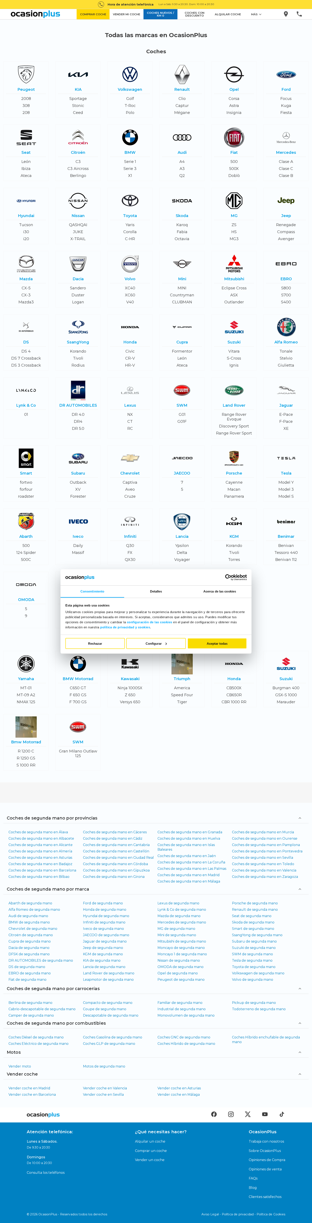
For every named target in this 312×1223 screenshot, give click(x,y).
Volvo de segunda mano (252, 980)
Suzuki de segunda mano (254, 948)
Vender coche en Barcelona (32, 1095)
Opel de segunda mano (177, 973)
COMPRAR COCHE (93, 14)
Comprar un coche (151, 1151)
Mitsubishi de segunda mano (181, 941)
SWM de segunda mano (252, 954)
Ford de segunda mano (103, 903)
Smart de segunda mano (253, 929)
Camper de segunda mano (31, 1015)
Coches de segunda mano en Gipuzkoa (116, 870)
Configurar (154, 643)
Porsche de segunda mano (255, 903)
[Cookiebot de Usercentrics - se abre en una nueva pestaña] (228, 577)
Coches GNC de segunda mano (183, 1037)
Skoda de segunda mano (253, 922)
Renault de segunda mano (255, 910)
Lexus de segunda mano (178, 903)
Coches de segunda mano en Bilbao (38, 877)
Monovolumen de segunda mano (186, 1015)
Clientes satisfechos (265, 1197)
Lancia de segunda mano (104, 967)
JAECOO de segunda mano (106, 935)
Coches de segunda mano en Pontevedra (267, 851)
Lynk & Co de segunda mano (181, 910)
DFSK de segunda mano (29, 954)
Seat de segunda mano (251, 916)
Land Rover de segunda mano (108, 973)
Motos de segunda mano (104, 1066)
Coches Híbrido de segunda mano (186, 1044)
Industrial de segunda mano (181, 1009)
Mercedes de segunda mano (181, 922)
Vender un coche (149, 1160)
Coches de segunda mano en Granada (189, 832)
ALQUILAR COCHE (228, 14)
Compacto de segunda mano (107, 1003)
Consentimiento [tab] (92, 591)
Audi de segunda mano (28, 916)
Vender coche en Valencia (105, 1088)
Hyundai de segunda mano (106, 916)
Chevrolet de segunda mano (32, 929)
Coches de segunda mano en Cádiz (112, 838)
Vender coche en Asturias (179, 1088)
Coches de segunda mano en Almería (40, 851)
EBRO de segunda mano (29, 973)
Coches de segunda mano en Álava (38, 832)
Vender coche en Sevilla (103, 1095)
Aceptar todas (217, 643)
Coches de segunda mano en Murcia (263, 832)
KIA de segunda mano (102, 960)
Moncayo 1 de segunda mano (182, 954)
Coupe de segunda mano (104, 1009)
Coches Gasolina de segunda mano (112, 1037)
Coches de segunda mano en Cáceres (115, 832)
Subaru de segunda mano (254, 941)
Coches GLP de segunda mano (109, 1044)
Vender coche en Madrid (29, 1088)
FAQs (253, 1178)
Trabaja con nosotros (266, 1141)
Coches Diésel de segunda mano (36, 1037)
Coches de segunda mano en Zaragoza (265, 877)
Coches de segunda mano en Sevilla (262, 858)
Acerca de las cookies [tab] (219, 591)
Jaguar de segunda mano (105, 941)
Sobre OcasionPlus (265, 1151)
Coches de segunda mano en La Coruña (191, 862)
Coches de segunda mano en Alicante (40, 845)
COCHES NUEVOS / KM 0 (160, 14)
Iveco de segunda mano (103, 929)
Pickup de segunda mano (254, 1003)
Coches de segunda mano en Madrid (188, 875)
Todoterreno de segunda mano (259, 1009)
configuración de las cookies (149, 622)
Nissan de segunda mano (178, 960)
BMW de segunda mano (29, 922)
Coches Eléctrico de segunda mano (38, 1044)
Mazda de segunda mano (179, 916)
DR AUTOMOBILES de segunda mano (40, 960)
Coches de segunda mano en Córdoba (115, 864)
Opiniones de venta (265, 1169)
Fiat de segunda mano (27, 980)
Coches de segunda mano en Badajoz (40, 864)
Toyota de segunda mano (253, 967)
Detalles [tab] (156, 591)
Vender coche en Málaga (178, 1095)
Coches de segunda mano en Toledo (263, 864)
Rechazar (95, 643)
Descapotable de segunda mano (110, 1015)
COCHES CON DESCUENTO (194, 14)
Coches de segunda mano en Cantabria (116, 845)
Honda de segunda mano (104, 910)
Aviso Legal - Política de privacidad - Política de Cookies (243, 1214)
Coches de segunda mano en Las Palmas (191, 869)
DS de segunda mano (26, 967)
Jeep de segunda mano (103, 948)
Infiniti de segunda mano (104, 922)
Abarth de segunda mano (30, 903)
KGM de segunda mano (103, 954)
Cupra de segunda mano (29, 941)
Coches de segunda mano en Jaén (186, 856)
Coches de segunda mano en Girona (114, 877)
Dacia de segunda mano (28, 948)
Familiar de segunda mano (179, 1003)
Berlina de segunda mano (30, 1003)
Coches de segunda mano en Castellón (116, 851)
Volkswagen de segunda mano (258, 973)
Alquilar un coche (150, 1141)
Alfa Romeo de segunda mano (34, 910)
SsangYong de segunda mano (257, 935)
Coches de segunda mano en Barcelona (42, 870)
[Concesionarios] (286, 14)
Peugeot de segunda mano (181, 980)
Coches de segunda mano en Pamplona (266, 845)
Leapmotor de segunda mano (108, 980)
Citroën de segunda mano (30, 935)
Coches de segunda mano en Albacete (41, 838)
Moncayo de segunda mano (181, 948)
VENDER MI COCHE (126, 14)
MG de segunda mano (176, 929)
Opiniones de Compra (267, 1160)
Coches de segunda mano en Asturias (40, 858)
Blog (253, 1188)
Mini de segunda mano (176, 935)
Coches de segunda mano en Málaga (188, 881)
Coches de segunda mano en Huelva (188, 838)
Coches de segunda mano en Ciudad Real (118, 858)
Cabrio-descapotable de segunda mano (42, 1009)
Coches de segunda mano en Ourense (264, 838)
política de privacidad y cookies (125, 627)
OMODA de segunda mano (180, 967)
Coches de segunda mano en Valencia (264, 870)
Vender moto (19, 1066)
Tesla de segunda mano (252, 960)
